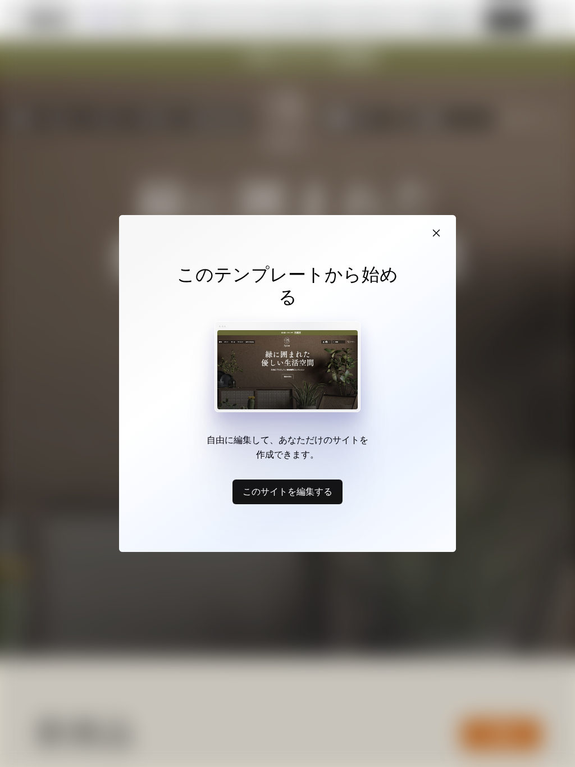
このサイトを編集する (287, 491)
